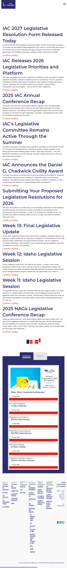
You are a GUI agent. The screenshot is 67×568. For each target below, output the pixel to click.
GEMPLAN (32, 552)
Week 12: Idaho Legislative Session (32, 257)
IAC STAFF (5, 493)
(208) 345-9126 (60, 505)
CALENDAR (40, 487)
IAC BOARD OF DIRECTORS (6, 488)
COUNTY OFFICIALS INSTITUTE (40, 491)
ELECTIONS (23, 493)
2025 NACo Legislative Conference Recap (28, 312)
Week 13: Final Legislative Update (31, 228)
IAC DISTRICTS (5, 496)
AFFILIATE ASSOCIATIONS (32, 494)
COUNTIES (22, 487)
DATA (21, 490)
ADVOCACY (14, 482)
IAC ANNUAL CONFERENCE (41, 497)
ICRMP (32, 549)
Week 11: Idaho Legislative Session (32, 283)
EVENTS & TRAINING (40, 483)
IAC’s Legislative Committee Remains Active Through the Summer (26, 133)
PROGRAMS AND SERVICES (32, 510)
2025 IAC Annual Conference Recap (24, 98)
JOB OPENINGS (31, 504)
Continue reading (10, 55)
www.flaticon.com (33, 562)
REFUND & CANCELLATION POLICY (41, 502)
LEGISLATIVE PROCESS (14, 495)
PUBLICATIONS (32, 500)
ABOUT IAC (5, 482)
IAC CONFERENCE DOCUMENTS (32, 488)
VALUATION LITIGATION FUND (32, 528)
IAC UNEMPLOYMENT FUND (32, 517)
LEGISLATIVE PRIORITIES (14, 499)
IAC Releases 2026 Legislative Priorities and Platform (30, 67)
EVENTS (27, 356)
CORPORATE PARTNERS (49, 483)
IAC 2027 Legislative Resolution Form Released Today (33, 34)
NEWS (40, 356)
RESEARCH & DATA (23, 483)
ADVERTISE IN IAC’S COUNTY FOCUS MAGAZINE (49, 505)
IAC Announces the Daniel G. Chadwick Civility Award (33, 168)
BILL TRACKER (13, 487)
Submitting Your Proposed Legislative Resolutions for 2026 (33, 197)
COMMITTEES (14, 491)
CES (31, 523)
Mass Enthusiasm (60, 562)
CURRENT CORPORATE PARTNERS (49, 496)
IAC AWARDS (6, 507)
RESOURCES (32, 482)
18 (36, 342)
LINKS (12, 503)
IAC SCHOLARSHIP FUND (6, 502)
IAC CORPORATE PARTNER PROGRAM (49, 489)
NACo (31, 546)
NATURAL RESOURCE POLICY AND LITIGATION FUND (33, 538)
